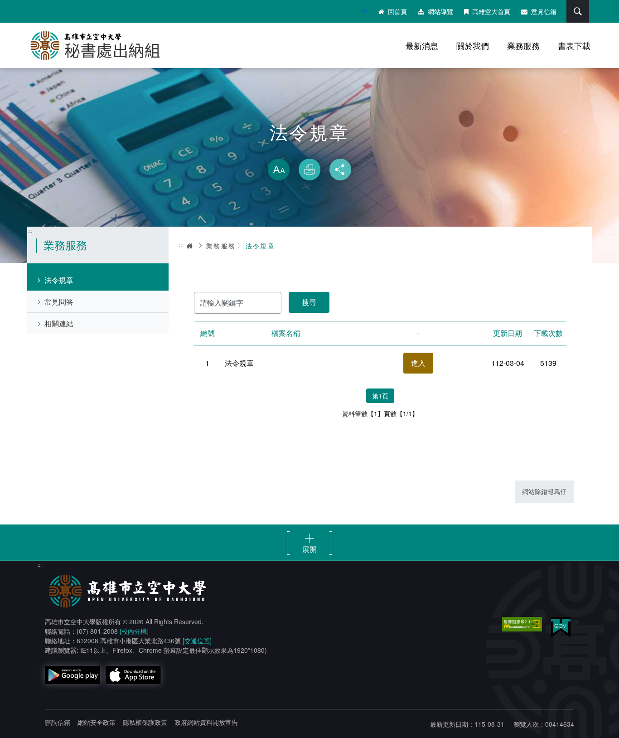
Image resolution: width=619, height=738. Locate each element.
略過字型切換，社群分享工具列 (309, 149)
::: (365, 10)
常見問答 (58, 301)
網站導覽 (440, 11)
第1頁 (380, 395)
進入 (418, 363)
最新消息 (422, 45)
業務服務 (523, 45)
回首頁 (397, 11)
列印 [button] (309, 169)
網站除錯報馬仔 (544, 491)
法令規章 (58, 280)
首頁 (190, 246)
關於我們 (472, 45)
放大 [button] (279, 169)
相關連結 (58, 323)
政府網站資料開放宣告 (206, 722)
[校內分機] (134, 631)
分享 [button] (340, 169)
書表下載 (574, 45)
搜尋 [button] (577, 11)
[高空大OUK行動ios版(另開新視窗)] (133, 675)
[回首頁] (99, 45)
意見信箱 (543, 11)
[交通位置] (197, 640)
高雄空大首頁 (491, 11)
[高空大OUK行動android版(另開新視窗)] (72, 675)
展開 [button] (309, 549)
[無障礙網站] (522, 624)
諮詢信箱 (57, 722)
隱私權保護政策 (145, 722)
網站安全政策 (96, 722)
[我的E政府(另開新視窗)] (560, 627)
